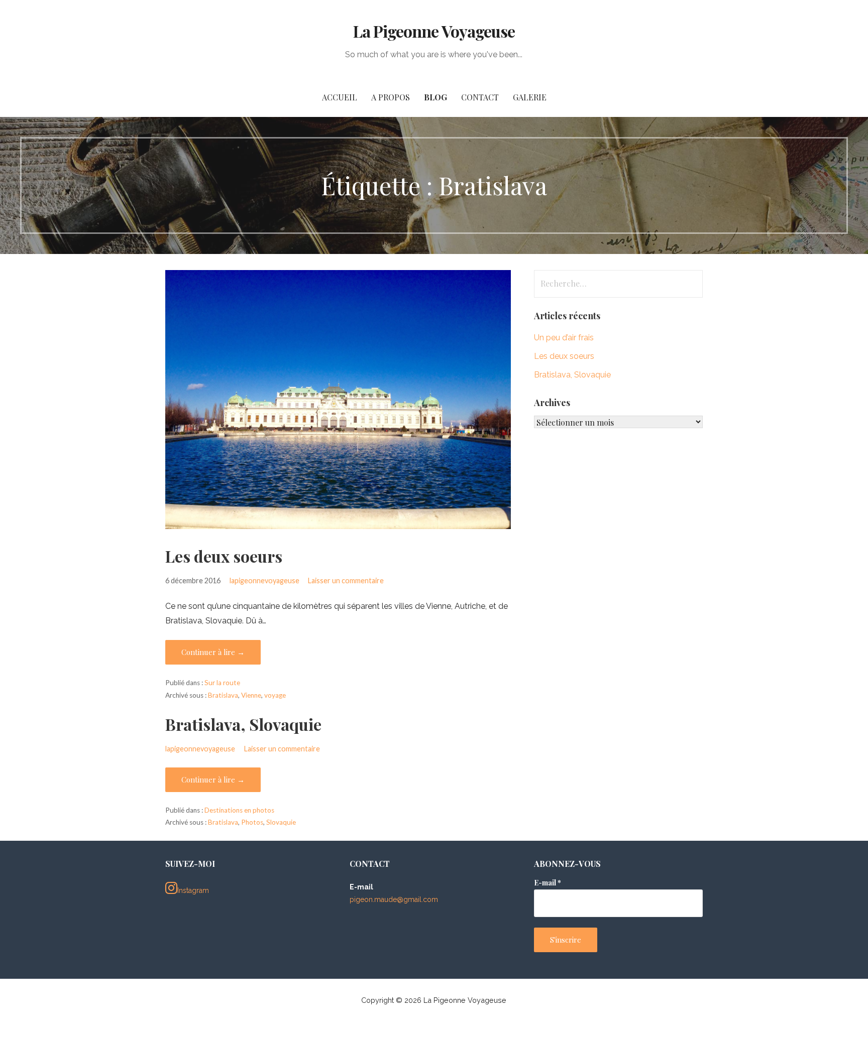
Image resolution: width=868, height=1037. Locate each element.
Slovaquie (281, 822)
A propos (390, 97)
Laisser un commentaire (346, 580)
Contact (480, 97)
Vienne (251, 695)
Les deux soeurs (223, 556)
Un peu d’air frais (564, 337)
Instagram (193, 890)
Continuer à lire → (213, 652)
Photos (252, 822)
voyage (275, 695)
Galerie (530, 97)
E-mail (547, 882)
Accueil (339, 97)
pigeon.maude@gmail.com (394, 899)
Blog (435, 97)
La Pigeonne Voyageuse (434, 31)
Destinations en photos (239, 810)
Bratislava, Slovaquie (243, 724)
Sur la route (222, 683)
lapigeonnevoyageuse (264, 580)
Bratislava (223, 695)
